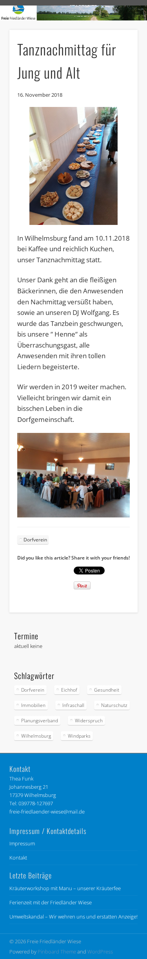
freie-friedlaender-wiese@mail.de (47, 811)
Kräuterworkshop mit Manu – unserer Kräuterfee (65, 888)
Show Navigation (119, 70)
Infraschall (73, 705)
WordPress (100, 951)
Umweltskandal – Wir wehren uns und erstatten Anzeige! (73, 916)
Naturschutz (114, 705)
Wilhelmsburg (36, 736)
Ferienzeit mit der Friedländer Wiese (50, 902)
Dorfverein (35, 539)
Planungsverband (39, 720)
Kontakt (18, 857)
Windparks (79, 736)
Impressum (22, 843)
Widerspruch (89, 720)
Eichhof (69, 690)
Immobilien (33, 705)
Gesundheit (106, 690)
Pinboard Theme (57, 951)
